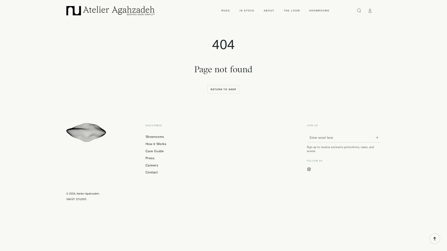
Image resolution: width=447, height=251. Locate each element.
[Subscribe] (378, 137)
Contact (152, 172)
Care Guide (155, 151)
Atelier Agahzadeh (88, 193)
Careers (152, 165)
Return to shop (223, 89)
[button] (359, 10)
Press (150, 158)
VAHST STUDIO (76, 199)
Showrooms (155, 137)
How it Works (156, 144)
